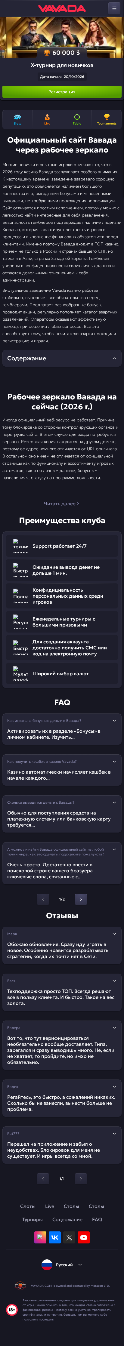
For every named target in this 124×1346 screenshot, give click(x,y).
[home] (62, 8)
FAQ (97, 1219)
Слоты (28, 1206)
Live (49, 1206)
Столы (71, 1206)
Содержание (67, 1219)
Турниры (32, 1219)
